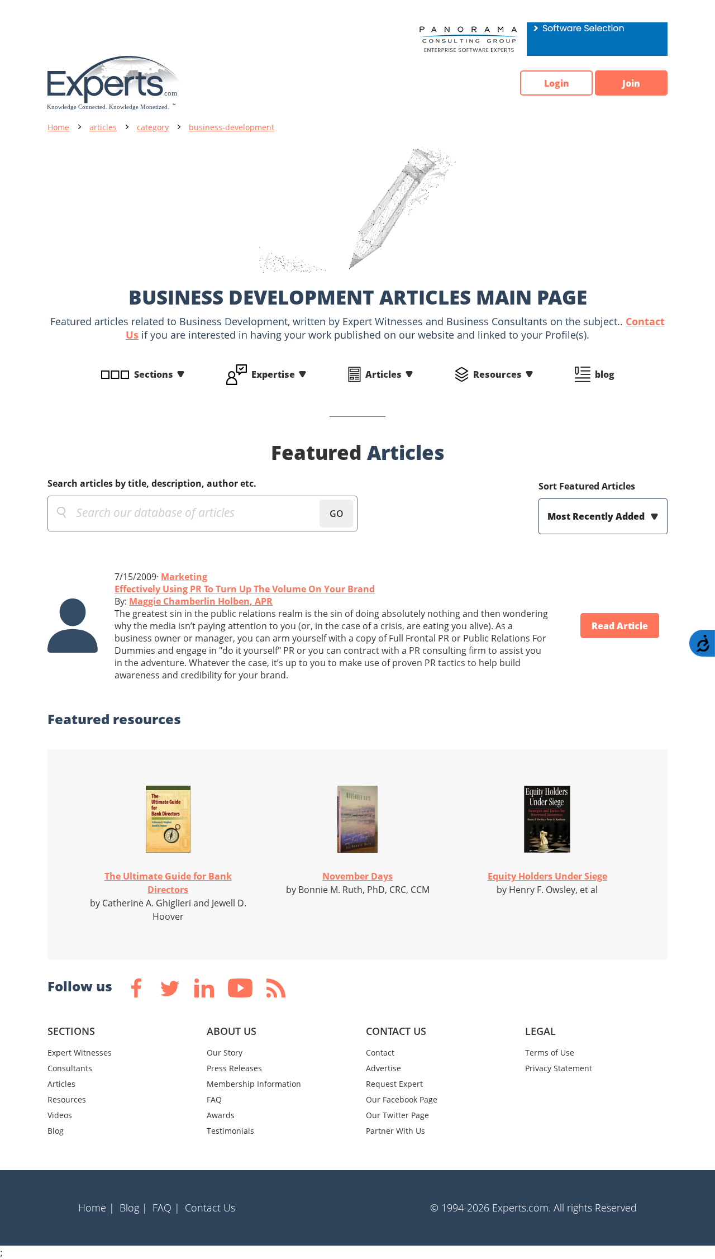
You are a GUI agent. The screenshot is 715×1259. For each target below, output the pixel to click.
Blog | (133, 1207)
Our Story (224, 1052)
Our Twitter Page (397, 1115)
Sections (153, 374)
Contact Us (210, 1207)
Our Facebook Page (401, 1099)
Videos (59, 1115)
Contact (380, 1052)
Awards (221, 1115)
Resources (497, 374)
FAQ (214, 1099)
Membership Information (254, 1084)
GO (337, 513)
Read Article (620, 626)
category (153, 127)
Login (556, 83)
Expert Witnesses (79, 1052)
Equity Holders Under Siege (547, 876)
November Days (357, 876)
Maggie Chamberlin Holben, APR (201, 601)
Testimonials (230, 1130)
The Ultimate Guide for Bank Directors (168, 883)
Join (631, 83)
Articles (383, 374)
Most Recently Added (597, 516)
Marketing (184, 577)
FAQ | (166, 1207)
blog (604, 374)
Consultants (69, 1068)
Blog (55, 1130)
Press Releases (234, 1068)
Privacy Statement (558, 1068)
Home (58, 127)
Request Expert (394, 1084)
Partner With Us (395, 1130)
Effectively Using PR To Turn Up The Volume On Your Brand (245, 589)
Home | (96, 1207)
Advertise (383, 1068)
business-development (231, 127)
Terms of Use (549, 1052)
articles (103, 127)
